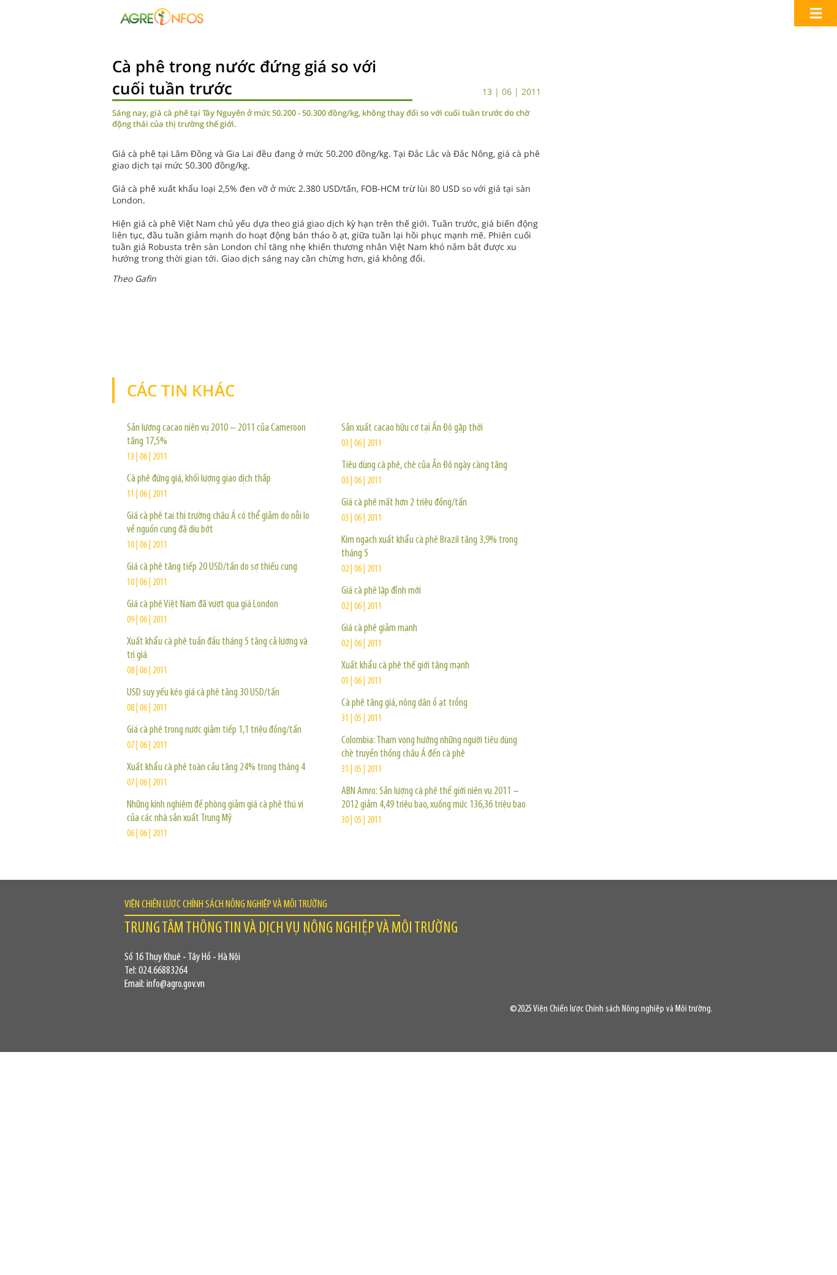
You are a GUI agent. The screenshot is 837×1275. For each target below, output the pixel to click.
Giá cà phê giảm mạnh (379, 628)
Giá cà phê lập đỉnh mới (381, 591)
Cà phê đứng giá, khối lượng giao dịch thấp (199, 479)
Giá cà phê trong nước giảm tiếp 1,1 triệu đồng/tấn (214, 730)
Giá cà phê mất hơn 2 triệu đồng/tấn (404, 503)
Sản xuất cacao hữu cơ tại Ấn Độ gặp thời (412, 428)
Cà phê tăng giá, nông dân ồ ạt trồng (404, 703)
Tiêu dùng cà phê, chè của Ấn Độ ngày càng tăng (424, 465)
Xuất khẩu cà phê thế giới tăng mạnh (405, 666)
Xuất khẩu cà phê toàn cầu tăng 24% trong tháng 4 (216, 767)
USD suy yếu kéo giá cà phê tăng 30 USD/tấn (203, 692)
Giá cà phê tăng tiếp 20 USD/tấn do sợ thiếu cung (212, 567)
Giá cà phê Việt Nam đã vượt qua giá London (202, 604)
